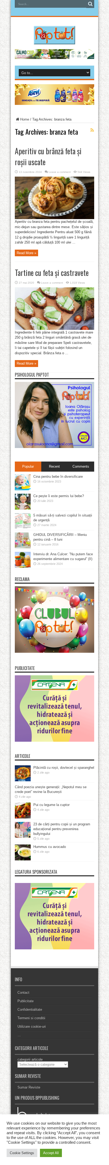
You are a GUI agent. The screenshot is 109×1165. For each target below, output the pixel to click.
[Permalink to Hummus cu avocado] (23, 859)
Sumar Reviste (28, 1087)
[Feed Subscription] (92, 130)
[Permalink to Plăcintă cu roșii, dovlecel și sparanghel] (23, 780)
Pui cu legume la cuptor (51, 805)
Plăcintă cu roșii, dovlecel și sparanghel (63, 768)
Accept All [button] (51, 1153)
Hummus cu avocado (49, 847)
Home (24, 119)
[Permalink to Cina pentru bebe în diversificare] (23, 489)
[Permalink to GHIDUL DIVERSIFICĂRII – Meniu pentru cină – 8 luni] (23, 547)
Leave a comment (60, 171)
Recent (54, 466)
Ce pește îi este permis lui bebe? (58, 496)
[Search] (90, 4)
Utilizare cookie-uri (31, 1027)
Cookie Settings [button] (22, 1153)
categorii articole (30, 1059)
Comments (80, 466)
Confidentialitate (29, 1010)
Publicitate (25, 1001)
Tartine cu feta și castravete (52, 272)
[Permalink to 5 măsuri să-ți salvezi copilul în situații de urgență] (23, 528)
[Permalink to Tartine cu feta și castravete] (54, 329)
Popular (28, 466)
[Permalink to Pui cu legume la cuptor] (23, 817)
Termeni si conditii (31, 1018)
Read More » (26, 253)
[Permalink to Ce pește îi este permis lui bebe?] (23, 508)
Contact (23, 993)
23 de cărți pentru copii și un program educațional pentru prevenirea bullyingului (61, 829)
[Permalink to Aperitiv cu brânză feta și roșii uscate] (54, 218)
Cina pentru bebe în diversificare (58, 477)
